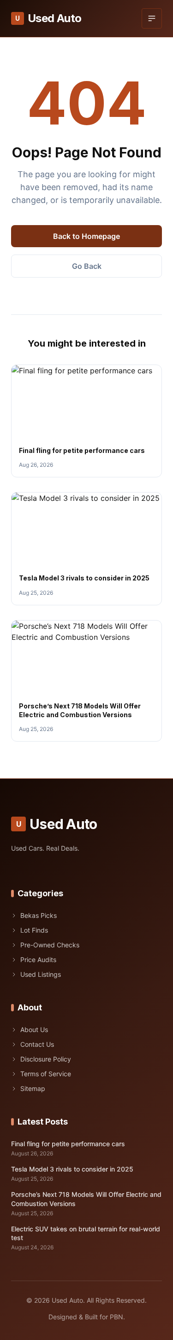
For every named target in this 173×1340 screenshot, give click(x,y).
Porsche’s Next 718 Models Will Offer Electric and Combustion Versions (86, 1198)
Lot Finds (34, 930)
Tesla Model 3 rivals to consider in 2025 (84, 578)
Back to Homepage (86, 236)
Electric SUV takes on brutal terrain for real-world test (85, 1233)
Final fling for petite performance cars (82, 450)
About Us (34, 1029)
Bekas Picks (38, 915)
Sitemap (32, 1088)
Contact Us (37, 1044)
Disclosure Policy (45, 1059)
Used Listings (40, 974)
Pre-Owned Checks (49, 945)
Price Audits (38, 959)
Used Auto (48, 18)
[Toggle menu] (152, 18)
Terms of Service (45, 1074)
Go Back (86, 266)
